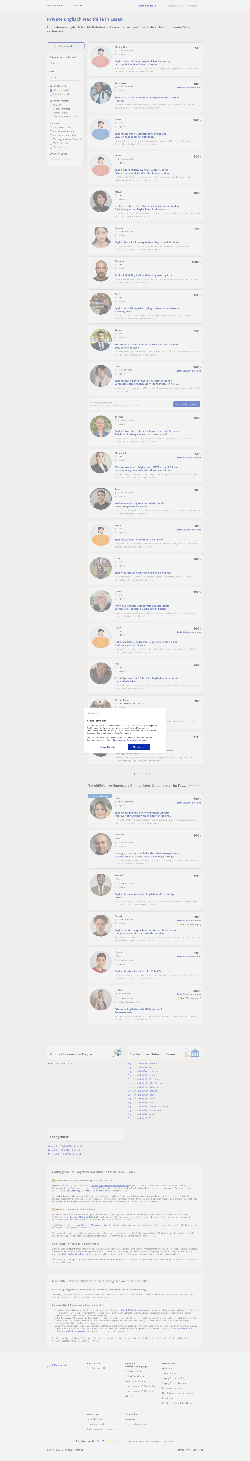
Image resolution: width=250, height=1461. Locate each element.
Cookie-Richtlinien (115, 740)
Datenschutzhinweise (136, 740)
